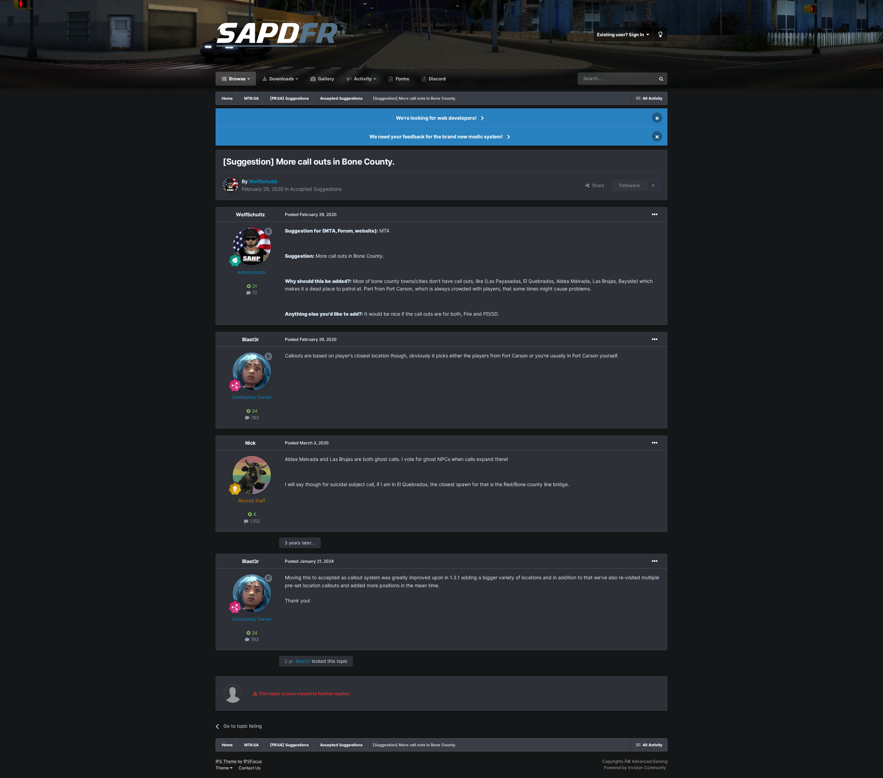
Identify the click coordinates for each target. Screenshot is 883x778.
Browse (237, 78)
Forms (402, 78)
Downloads (281, 78)
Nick (250, 443)
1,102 (254, 521)
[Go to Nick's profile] (252, 475)
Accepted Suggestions (315, 189)
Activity (362, 78)
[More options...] (655, 214)
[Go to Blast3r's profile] (252, 372)
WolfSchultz (250, 214)
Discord (437, 78)
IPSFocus (253, 761)
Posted (311, 214)
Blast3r (250, 339)
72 (254, 292)
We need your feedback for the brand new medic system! (436, 136)
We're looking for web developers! (436, 118)
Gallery (325, 78)
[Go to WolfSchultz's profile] (230, 185)
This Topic (636, 78)
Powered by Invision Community (635, 767)
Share (596, 185)
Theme (223, 767)
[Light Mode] (660, 34)
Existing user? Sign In (621, 34)
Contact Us (249, 767)
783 (254, 417)
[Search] (661, 78)
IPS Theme (226, 761)
